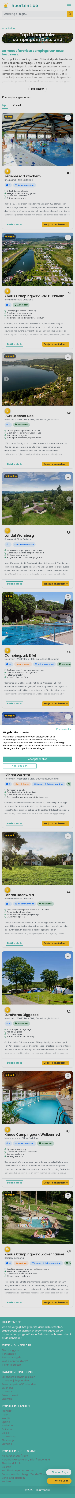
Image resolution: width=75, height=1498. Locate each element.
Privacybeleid (64, 729)
